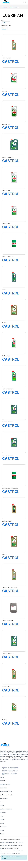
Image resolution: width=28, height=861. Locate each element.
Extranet (2, 823)
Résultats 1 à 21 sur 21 (6, 25)
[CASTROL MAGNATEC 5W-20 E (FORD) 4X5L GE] (14, 409)
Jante (1, 816)
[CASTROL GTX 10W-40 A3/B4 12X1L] (14, 343)
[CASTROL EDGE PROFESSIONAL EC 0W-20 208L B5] (14, 475)
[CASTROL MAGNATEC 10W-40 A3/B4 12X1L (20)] (14, 276)
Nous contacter (4, 798)
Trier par (3, 20)
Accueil (2, 777)
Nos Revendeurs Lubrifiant (6, 795)
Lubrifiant (2, 805)
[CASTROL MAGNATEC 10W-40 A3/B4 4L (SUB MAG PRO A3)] (14, 144)
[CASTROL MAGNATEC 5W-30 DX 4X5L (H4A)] (14, 640)
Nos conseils (3, 787)
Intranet (2, 830)
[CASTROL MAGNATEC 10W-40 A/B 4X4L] (14, 442)
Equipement (3, 812)
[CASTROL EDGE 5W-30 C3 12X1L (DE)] (14, 673)
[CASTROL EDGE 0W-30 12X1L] (14, 45)
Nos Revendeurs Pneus (6, 791)
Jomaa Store (3, 826)
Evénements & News (5, 784)
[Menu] (25, 2)
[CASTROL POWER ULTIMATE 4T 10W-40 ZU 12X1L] (14, 508)
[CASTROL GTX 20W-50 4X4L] (14, 78)
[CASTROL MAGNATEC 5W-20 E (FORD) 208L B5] (14, 243)
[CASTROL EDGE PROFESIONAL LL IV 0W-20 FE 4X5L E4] (14, 309)
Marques (2, 819)
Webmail (2, 833)
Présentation (3, 780)
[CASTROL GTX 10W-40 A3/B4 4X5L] (14, 210)
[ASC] (11, 22)
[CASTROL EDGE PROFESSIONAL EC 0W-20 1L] (14, 574)
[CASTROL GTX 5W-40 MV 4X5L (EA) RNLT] (14, 111)
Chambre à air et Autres (6, 809)
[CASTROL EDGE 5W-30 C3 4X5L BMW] (14, 706)
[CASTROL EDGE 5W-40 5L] (14, 541)
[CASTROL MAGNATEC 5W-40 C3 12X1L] (14, 376)
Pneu (1, 802)
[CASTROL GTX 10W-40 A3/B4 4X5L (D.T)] (14, 177)
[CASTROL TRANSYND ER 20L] (14, 607)
